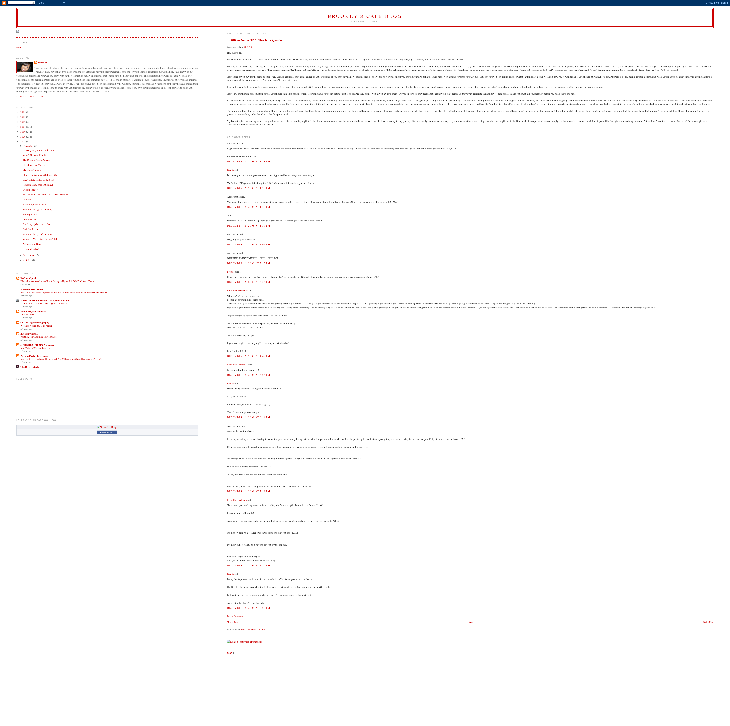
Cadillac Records (31, 229)
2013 (23, 117)
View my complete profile (32, 97)
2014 (23, 112)
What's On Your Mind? (34, 155)
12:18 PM (248, 47)
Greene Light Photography (34, 322)
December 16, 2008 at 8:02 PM (248, 608)
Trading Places (30, 214)
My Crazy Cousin (32, 170)
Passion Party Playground (34, 355)
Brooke (231, 170)
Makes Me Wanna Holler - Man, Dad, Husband (45, 300)
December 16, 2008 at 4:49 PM (248, 356)
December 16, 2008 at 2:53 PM (248, 263)
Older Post (708, 622)
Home (471, 622)
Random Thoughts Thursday (37, 209)
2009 (23, 136)
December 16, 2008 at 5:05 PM (248, 374)
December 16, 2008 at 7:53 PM (248, 565)
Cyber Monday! (31, 249)
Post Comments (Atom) (253, 629)
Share (230, 652)
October (27, 260)
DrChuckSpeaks (28, 278)
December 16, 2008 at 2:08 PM (248, 244)
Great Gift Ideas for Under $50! (38, 179)
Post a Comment (235, 616)
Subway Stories (27, 314)
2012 (23, 121)
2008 (23, 141)
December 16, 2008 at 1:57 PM (248, 225)
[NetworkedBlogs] (107, 427)
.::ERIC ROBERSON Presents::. (37, 344)
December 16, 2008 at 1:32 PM (248, 207)
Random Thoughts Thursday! (38, 184)
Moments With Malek (32, 289)
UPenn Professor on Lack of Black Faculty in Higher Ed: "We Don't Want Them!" (57, 281)
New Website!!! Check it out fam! (35, 347)
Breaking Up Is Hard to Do (36, 224)
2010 (23, 131)
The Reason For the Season (36, 160)
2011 (23, 126)
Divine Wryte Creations (33, 311)
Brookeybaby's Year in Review (38, 150)
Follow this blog (107, 432)
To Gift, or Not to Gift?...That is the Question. (255, 40)
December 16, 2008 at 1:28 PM (248, 161)
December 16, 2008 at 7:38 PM (248, 491)
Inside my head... (29, 333)
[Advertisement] (255, 685)
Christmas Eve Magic (34, 165)
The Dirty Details (29, 367)
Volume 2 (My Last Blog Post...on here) (38, 336)
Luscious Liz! (30, 219)
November (29, 255)
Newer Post (232, 622)
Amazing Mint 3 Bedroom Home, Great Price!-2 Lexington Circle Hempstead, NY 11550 (61, 358)
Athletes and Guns (32, 244)
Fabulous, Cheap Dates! (35, 204)
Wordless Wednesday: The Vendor (36, 325)
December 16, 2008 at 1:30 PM (248, 188)
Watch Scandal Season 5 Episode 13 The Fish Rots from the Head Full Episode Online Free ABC (64, 292)
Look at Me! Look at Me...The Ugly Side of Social (43, 303)
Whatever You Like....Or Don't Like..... (42, 239)
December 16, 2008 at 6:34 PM (248, 417)
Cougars (27, 199)
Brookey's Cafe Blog (365, 16)
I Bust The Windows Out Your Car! (40, 174)
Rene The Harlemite (237, 290)
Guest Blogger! (30, 189)
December (28, 146)
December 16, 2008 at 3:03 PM (248, 282)
